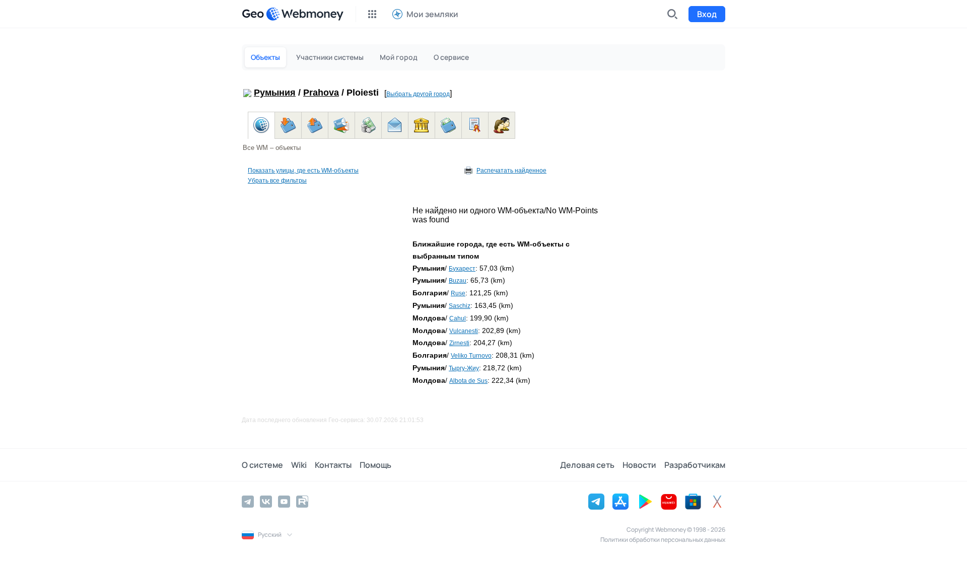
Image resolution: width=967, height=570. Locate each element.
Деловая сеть (587, 464)
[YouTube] (284, 502)
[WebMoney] (304, 14)
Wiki (299, 464)
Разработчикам (694, 464)
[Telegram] (248, 502)
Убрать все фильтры (277, 180)
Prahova (321, 93)
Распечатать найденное (511, 170)
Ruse (458, 293)
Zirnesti (459, 343)
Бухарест (462, 268)
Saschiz (459, 305)
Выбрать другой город (418, 94)
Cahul (457, 318)
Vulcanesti (463, 331)
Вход (707, 14)
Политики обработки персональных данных (662, 539)
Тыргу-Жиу (464, 368)
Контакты (333, 464)
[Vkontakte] (266, 502)
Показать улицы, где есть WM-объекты (303, 170)
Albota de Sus (468, 380)
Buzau (457, 280)
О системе (262, 464)
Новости (639, 464)
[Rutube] (302, 502)
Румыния (275, 93)
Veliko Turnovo (471, 355)
